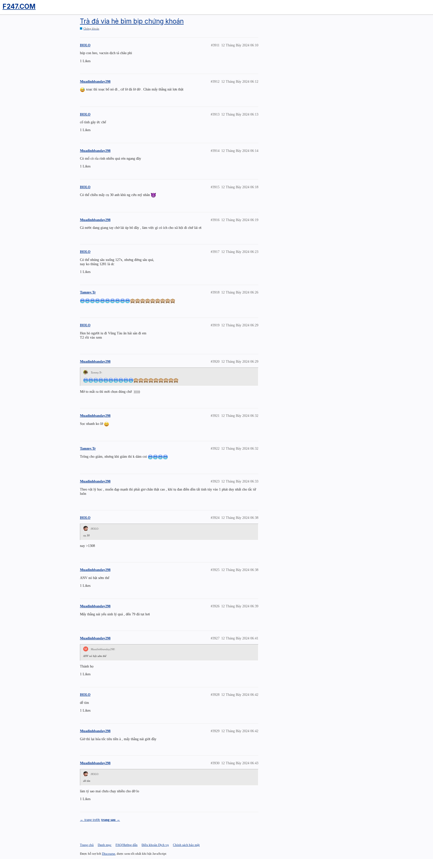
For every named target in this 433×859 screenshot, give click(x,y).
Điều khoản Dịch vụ (155, 845)
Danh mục (105, 845)
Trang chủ (87, 845)
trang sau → (110, 820)
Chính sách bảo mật (186, 845)
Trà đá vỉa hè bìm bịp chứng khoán (132, 21)
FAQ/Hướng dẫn (127, 845)
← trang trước (90, 820)
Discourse (108, 853)
